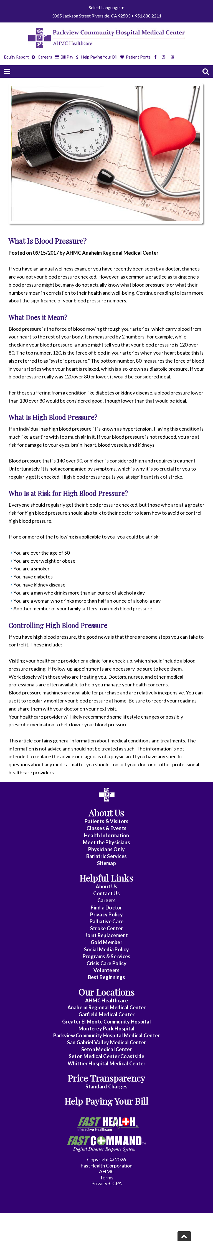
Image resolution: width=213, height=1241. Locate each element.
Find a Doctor (106, 907)
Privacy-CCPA (106, 1183)
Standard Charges (106, 1086)
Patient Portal (138, 57)
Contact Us (106, 893)
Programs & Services (107, 956)
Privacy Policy (106, 914)
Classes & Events (106, 828)
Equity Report (16, 57)
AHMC (106, 1171)
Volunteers (106, 970)
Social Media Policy (106, 949)
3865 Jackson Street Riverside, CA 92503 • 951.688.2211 (106, 15)
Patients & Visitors (107, 821)
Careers (44, 57)
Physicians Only (106, 849)
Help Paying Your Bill (99, 57)
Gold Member (106, 942)
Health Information (106, 835)
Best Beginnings (106, 977)
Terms (106, 1177)
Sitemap (106, 863)
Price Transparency (106, 1078)
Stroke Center (106, 928)
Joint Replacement (106, 935)
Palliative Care (107, 921)
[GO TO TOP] (184, 1236)
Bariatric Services (106, 856)
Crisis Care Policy (107, 963)
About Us (107, 886)
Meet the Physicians (106, 842)
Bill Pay (66, 57)
